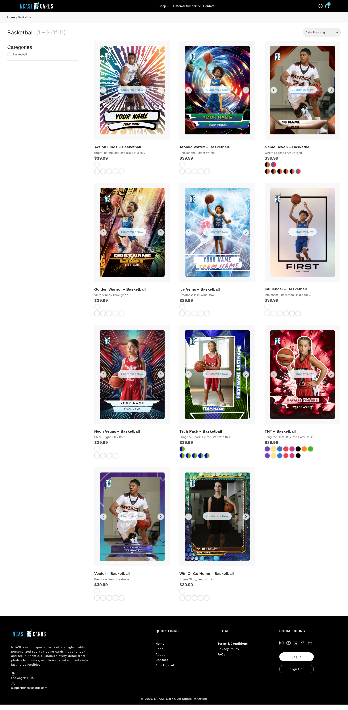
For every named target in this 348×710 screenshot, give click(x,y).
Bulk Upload (165, 665)
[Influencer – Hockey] (286, 313)
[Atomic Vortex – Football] (194, 171)
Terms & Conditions (233, 643)
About (160, 654)
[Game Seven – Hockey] (286, 171)
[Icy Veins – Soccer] (207, 313)
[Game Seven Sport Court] (298, 171)
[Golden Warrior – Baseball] (103, 313)
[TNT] (267, 455)
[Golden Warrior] (97, 313)
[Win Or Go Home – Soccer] (207, 598)
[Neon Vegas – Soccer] (115, 455)
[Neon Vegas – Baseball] (103, 455)
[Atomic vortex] (182, 171)
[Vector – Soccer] (121, 598)
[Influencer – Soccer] (292, 313)
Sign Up (296, 669)
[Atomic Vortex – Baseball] (188, 171)
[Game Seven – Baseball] (273, 171)
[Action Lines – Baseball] (103, 171)
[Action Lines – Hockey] (115, 171)
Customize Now (132, 89)
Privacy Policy (228, 649)
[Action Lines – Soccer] (121, 171)
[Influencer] (267, 313)
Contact (208, 6)
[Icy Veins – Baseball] (188, 313)
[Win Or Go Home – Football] (194, 598)
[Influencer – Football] (279, 313)
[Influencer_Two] (298, 313)
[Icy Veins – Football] (194, 313)
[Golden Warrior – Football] (109, 313)
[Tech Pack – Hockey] (194, 455)
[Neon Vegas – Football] (109, 455)
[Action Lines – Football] (109, 171)
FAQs (221, 654)
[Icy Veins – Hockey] (200, 313)
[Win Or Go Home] (182, 598)
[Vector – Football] (109, 598)
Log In (296, 657)
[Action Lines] (97, 171)
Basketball (20, 54)
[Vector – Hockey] (115, 598)
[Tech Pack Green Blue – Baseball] (207, 455)
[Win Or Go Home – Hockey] (200, 598)
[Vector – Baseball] (103, 598)
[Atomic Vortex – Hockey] (200, 171)
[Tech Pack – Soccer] (200, 455)
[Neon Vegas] (97, 455)
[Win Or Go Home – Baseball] (188, 598)
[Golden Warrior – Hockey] (115, 313)
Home (11, 17)
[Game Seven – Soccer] (292, 171)
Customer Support (185, 6)
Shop (162, 6)
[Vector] (97, 598)
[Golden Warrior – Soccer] (121, 313)
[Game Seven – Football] (279, 171)
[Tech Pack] (182, 455)
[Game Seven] (267, 171)
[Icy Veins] (182, 313)
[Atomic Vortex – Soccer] (207, 171)
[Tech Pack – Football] (188, 455)
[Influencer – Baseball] (273, 313)
